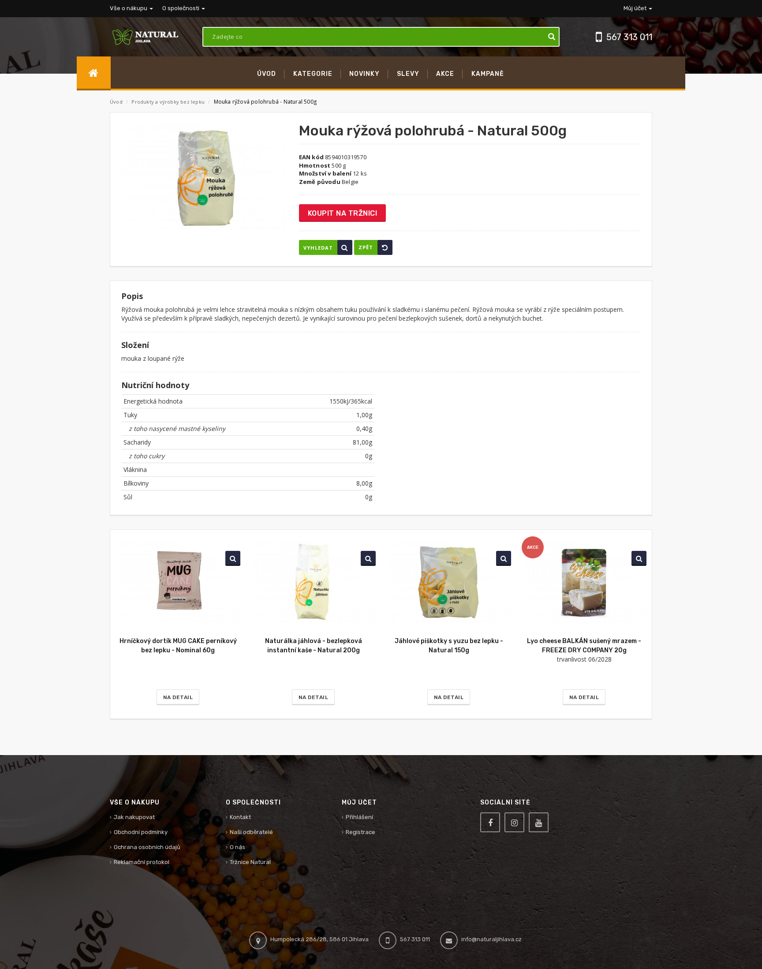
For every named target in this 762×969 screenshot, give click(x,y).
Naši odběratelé (251, 832)
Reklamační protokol (141, 862)
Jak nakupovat (134, 817)
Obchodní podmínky (141, 832)
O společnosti (181, 8)
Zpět (366, 247)
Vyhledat (318, 247)
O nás (237, 847)
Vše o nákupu (129, 8)
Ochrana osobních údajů (147, 847)
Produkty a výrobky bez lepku (168, 101)
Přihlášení (359, 817)
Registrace (360, 832)
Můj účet (636, 8)
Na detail (178, 697)
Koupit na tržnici (342, 213)
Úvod (116, 101)
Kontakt (240, 817)
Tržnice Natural (250, 862)
